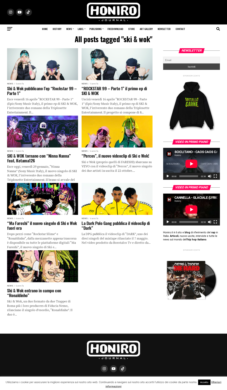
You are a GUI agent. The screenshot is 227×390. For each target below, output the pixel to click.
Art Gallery (146, 29)
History (57, 29)
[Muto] (209, 176)
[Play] (168, 176)
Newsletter (164, 29)
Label (81, 29)
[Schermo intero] (215, 176)
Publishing (95, 29)
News (69, 29)
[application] (191, 164)
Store (131, 29)
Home (45, 29)
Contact (180, 29)
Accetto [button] (204, 382)
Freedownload (115, 29)
